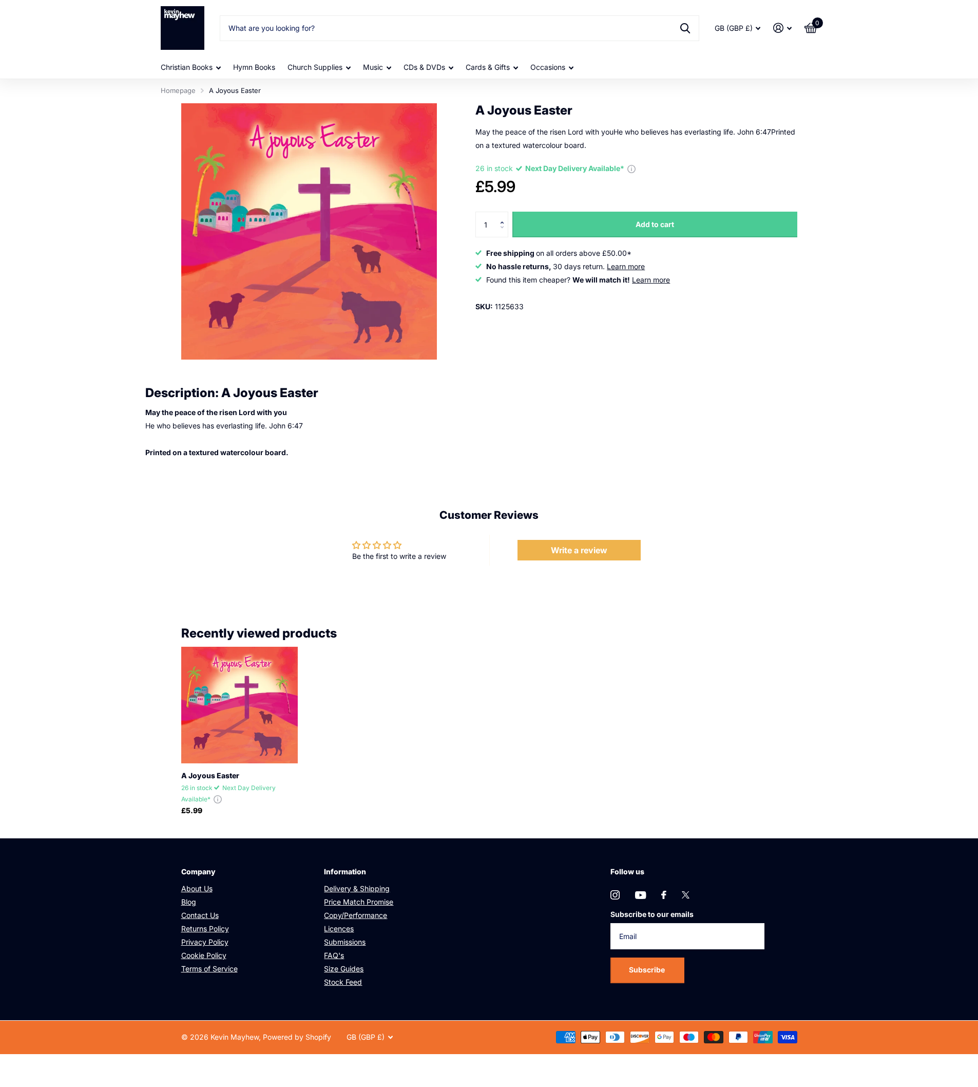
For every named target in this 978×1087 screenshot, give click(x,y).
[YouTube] (640, 895)
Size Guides (343, 968)
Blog (188, 901)
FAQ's (334, 955)
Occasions (547, 67)
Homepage (178, 90)
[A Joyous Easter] (239, 705)
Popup (631, 168)
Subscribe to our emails (652, 914)
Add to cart (655, 224)
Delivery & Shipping (357, 888)
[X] (685, 894)
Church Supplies (314, 67)
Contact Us (200, 915)
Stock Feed (343, 982)
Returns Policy (205, 928)
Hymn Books (254, 67)
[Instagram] (615, 894)
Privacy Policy (204, 942)
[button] (504, 215)
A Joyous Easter (210, 775)
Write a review (579, 550)
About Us (197, 888)
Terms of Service (209, 968)
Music (373, 67)
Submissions (345, 942)
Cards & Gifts (488, 67)
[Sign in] (782, 28)
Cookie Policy (203, 955)
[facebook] (663, 895)
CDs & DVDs (424, 67)
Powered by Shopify (297, 1037)
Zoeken (685, 28)
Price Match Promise (358, 901)
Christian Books (187, 67)
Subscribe (647, 969)
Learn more (626, 266)
